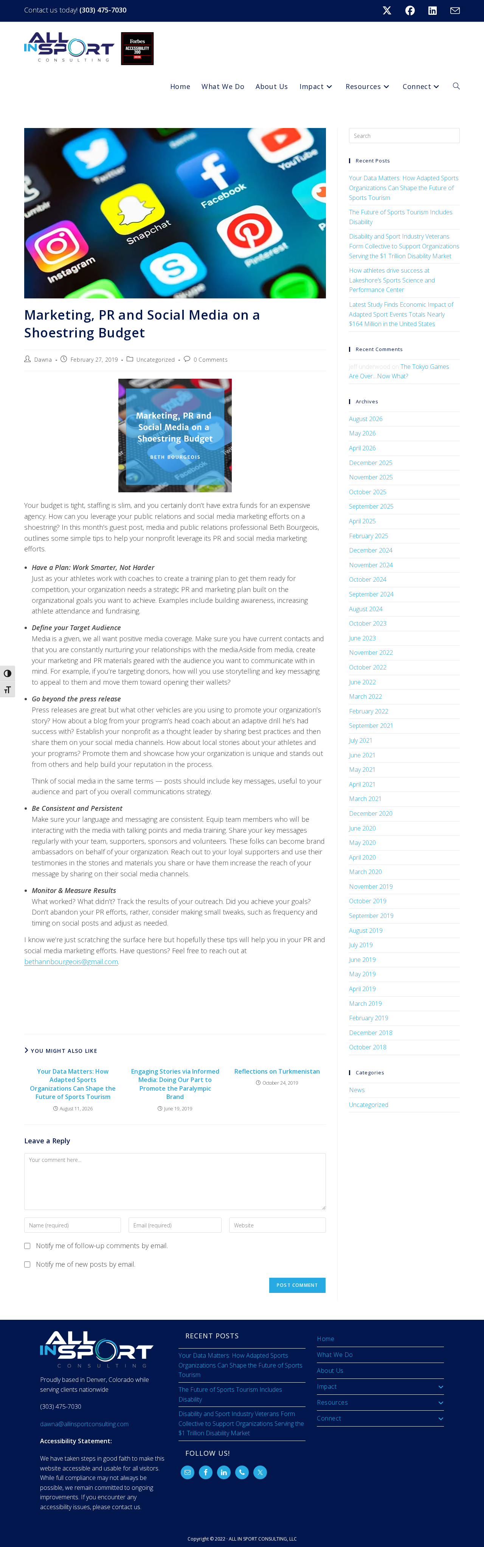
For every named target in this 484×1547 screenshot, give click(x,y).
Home (325, 1339)
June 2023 (362, 638)
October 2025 (367, 492)
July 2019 (361, 945)
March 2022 (365, 696)
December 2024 (370, 550)
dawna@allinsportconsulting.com (84, 1424)
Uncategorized (156, 359)
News (357, 1090)
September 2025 (371, 506)
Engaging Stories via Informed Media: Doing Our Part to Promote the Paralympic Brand (175, 1084)
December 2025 (370, 463)
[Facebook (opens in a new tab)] (414, 11)
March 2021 (365, 799)
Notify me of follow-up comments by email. (102, 1245)
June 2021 (362, 755)
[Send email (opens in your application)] (454, 11)
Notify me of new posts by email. (85, 1264)
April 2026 (362, 448)
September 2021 (371, 725)
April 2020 (362, 857)
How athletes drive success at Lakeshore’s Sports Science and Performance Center (392, 280)
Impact (327, 1386)
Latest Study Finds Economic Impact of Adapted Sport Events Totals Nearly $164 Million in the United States (401, 314)
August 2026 (366, 419)
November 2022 (371, 652)
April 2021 (362, 784)
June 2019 (362, 959)
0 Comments (211, 359)
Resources (332, 1402)
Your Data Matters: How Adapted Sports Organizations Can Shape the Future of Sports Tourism (73, 1084)
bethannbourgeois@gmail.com (71, 961)
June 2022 (362, 682)
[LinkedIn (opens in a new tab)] (437, 11)
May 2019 (362, 974)
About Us (330, 1370)
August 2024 (366, 609)
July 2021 (361, 740)
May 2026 (362, 433)
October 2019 (367, 901)
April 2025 (362, 521)
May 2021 (362, 769)
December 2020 (370, 813)
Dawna (43, 359)
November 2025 (371, 477)
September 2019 (371, 916)
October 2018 (367, 1047)
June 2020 (362, 828)
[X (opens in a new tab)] (391, 11)
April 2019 (362, 989)
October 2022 (367, 667)
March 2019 (365, 1003)
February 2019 (368, 1018)
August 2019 (366, 930)
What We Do (335, 1354)
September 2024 (371, 594)
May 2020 (362, 842)
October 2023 (367, 623)
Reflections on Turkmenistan (277, 1071)
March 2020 (365, 872)
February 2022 (368, 711)
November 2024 (371, 565)
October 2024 (367, 579)
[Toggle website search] (456, 86)
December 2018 (370, 1033)
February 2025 (368, 536)
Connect (329, 1418)
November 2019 (371, 886)
